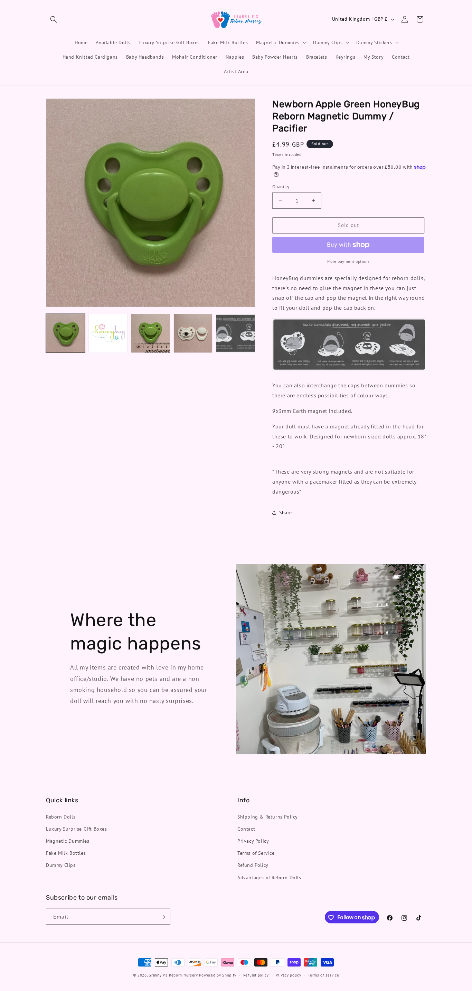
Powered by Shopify (217, 975)
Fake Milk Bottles (66, 853)
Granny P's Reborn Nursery (173, 975)
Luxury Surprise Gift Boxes (76, 828)
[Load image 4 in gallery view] (193, 333)
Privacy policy (288, 974)
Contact (246, 828)
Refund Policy (252, 865)
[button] (53, 19)
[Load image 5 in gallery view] (235, 333)
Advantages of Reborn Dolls (269, 877)
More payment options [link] (348, 261)
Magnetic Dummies (67, 841)
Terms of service (323, 974)
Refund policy (256, 974)
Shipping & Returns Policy (267, 816)
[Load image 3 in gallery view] (150, 333)
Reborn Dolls (60, 816)
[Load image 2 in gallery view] (108, 333)
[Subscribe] (162, 917)
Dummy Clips (61, 865)
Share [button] (285, 512)
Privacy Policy (253, 841)
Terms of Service (256, 853)
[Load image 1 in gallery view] (65, 333)
